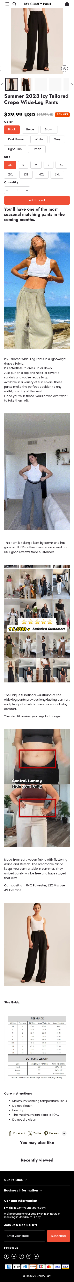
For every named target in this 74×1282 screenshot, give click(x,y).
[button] (7, 4)
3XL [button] (26, 174)
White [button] (39, 139)
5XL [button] (57, 174)
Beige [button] (30, 129)
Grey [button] (57, 139)
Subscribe (58, 1236)
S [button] (23, 165)
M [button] (36, 165)
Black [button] (12, 129)
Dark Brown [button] (16, 139)
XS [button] (10, 165)
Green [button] (36, 149)
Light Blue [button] (15, 149)
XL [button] (61, 165)
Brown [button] (49, 129)
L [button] (48, 165)
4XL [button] (41, 174)
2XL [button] (10, 174)
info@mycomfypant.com (30, 1207)
